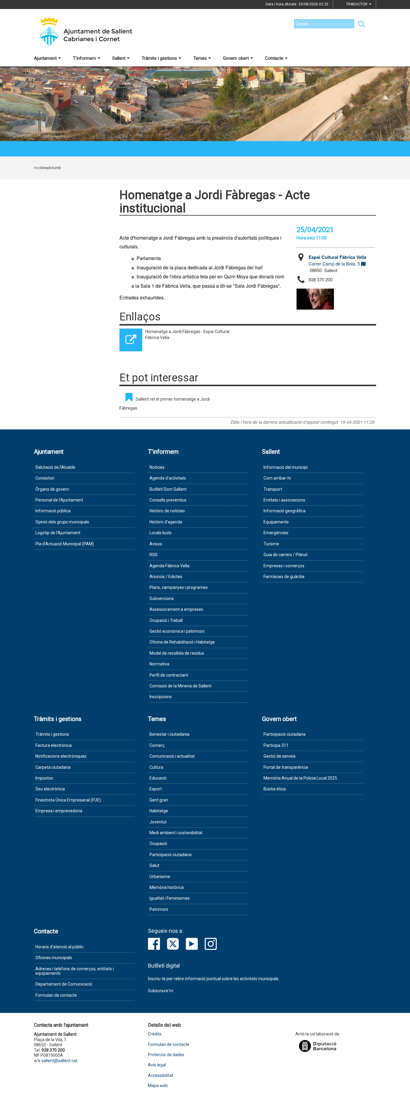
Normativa (159, 664)
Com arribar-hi (277, 478)
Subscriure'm (160, 990)
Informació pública (53, 510)
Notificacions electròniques (60, 756)
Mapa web (158, 1085)
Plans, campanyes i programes (178, 587)
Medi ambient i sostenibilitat (176, 832)
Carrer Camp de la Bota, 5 (337, 260)
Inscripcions (160, 696)
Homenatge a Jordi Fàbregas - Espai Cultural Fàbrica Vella (187, 334)
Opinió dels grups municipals (62, 522)
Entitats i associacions (284, 500)
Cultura (156, 767)
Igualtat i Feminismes (169, 898)
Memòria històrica (166, 887)
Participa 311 (276, 745)
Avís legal (157, 1065)
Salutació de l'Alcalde (55, 467)
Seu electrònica (50, 788)
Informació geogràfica (285, 510)
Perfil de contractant (168, 675)
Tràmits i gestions (159, 58)
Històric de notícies (167, 510)
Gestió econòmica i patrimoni (176, 631)
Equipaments (276, 522)
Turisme (271, 543)
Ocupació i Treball (166, 620)
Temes (200, 58)
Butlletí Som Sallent (168, 489)
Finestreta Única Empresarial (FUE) (68, 800)
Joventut (158, 822)
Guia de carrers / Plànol (285, 554)
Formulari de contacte (56, 995)
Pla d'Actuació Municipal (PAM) (64, 543)
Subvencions (161, 598)
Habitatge (158, 810)
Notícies (156, 467)
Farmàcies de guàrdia (284, 576)
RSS (153, 554)
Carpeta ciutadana (53, 767)
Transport (273, 489)
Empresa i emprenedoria (58, 810)
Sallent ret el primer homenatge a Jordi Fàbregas (164, 404)
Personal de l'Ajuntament (59, 500)
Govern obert (236, 58)
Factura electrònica (53, 745)
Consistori (44, 478)
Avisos (155, 543)
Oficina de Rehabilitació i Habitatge (182, 642)
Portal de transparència (286, 767)
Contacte (274, 58)
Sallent (118, 58)
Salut (154, 865)
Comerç (156, 745)
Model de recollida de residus (176, 653)
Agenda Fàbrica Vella (169, 565)
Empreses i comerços (284, 565)
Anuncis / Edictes (165, 576)
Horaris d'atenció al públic (59, 946)
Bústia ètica (275, 788)
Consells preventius (167, 500)
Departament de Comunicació (63, 984)
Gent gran (158, 800)
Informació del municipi (286, 467)
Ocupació (158, 843)
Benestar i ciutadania (169, 734)
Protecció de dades (166, 1055)
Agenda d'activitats (167, 478)
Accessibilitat (160, 1075)
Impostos (44, 778)
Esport (155, 788)
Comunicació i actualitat (172, 756)
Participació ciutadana (170, 854)
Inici (37, 168)
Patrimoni (158, 909)
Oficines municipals (53, 957)
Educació (158, 778)
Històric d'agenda (165, 522)
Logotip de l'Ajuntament (57, 532)
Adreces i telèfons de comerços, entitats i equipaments (74, 971)
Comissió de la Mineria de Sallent (180, 685)
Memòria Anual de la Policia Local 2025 (300, 778)
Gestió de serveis (280, 756)
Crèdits (154, 1034)
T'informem (84, 58)
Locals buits (160, 532)
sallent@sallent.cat (59, 1060)
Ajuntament (45, 58)
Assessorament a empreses (176, 609)
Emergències (276, 532)
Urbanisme (159, 876)
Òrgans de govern (52, 489)
